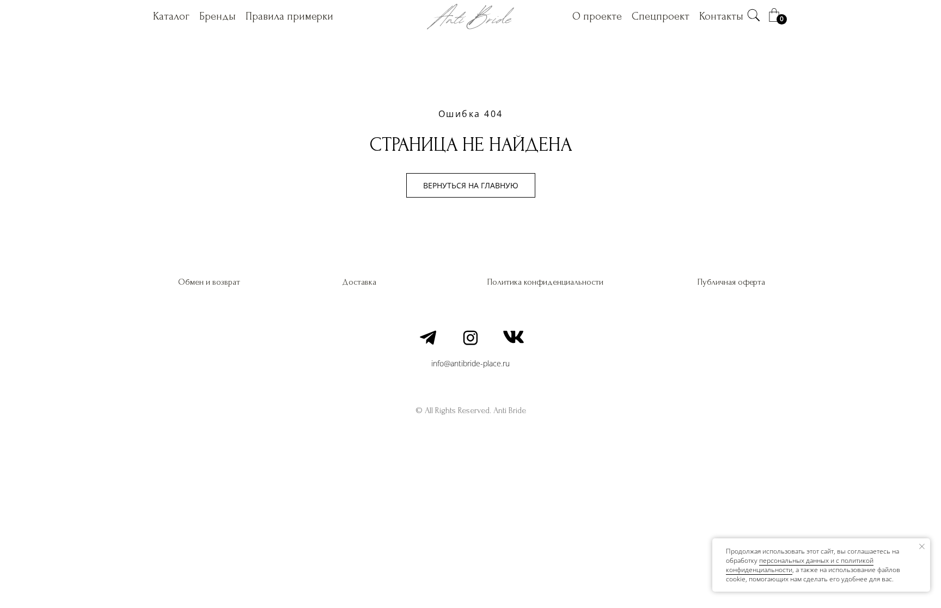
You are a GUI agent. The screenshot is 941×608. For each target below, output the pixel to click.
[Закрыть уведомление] (921, 546)
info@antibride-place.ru (470, 363)
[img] (754, 15)
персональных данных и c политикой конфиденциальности (799, 565)
